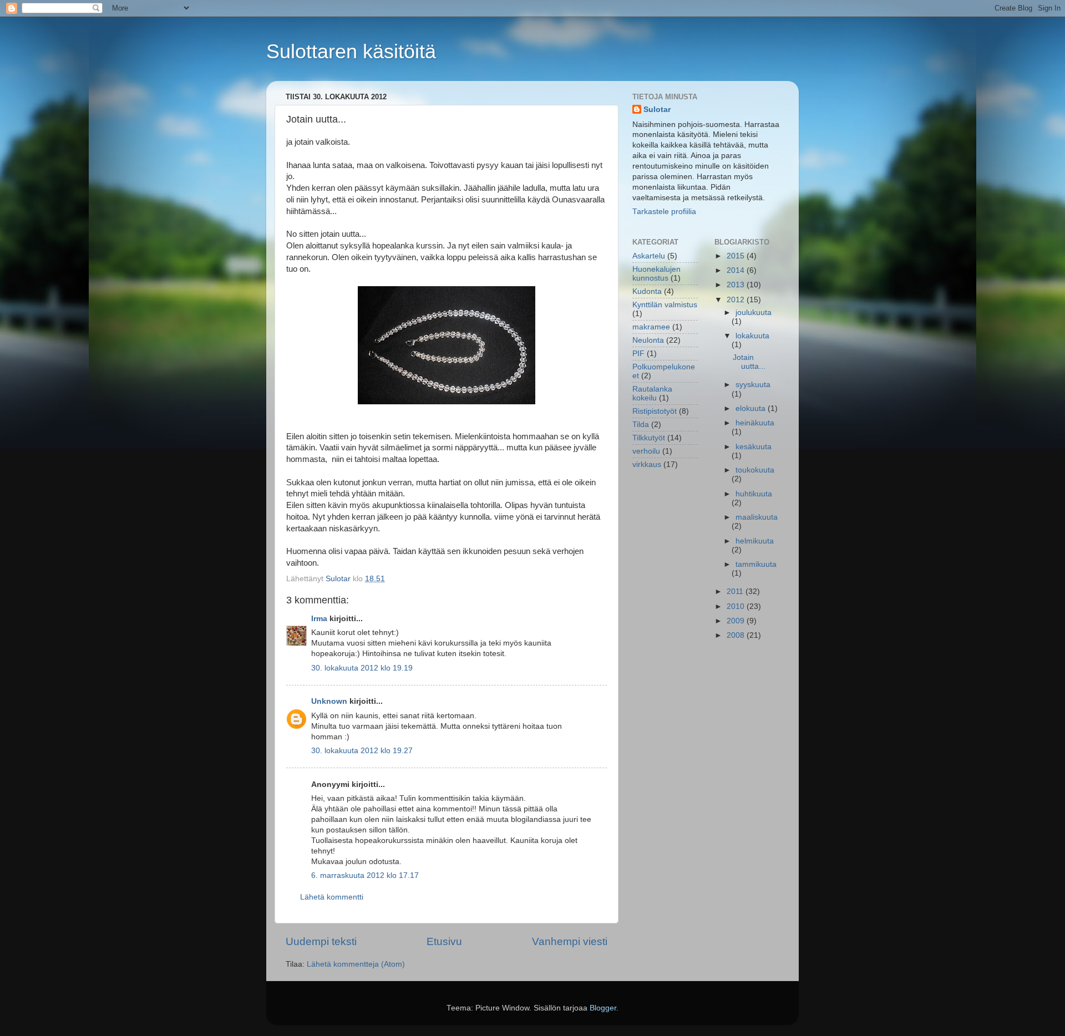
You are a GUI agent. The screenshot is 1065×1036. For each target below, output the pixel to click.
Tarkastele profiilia (664, 211)
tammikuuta (756, 564)
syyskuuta (753, 384)
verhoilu (646, 451)
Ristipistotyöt (654, 411)
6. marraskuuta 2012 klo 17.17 (365, 875)
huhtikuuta (754, 494)
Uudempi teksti (321, 941)
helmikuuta (755, 541)
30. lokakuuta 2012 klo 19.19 (362, 668)
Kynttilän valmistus (664, 305)
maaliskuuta (757, 517)
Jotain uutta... (749, 361)
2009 (737, 621)
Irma (319, 619)
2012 (737, 300)
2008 (737, 635)
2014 (737, 270)
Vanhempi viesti (569, 941)
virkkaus (646, 464)
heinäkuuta (755, 423)
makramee (651, 327)
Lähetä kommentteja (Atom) (356, 964)
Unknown (329, 701)
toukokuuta (755, 470)
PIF (638, 353)
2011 (736, 591)
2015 (737, 256)
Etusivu (444, 941)
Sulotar (657, 109)
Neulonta (648, 340)
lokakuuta (752, 336)
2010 (737, 606)
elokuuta (752, 408)
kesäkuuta (754, 447)
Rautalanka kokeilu (652, 393)
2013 (737, 285)
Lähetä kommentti (331, 897)
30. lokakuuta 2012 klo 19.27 (362, 750)
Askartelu (648, 256)
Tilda (640, 424)
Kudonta (647, 291)
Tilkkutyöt (648, 438)
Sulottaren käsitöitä (351, 51)
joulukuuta (754, 312)
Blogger (603, 1008)
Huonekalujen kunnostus (656, 273)
